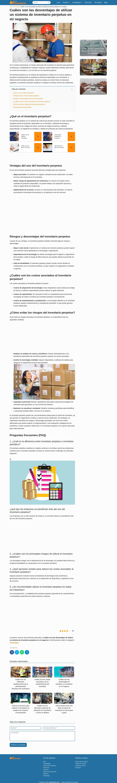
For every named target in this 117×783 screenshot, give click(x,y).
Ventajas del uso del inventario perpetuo (26, 95)
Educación (88, 2)
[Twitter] (17, 652)
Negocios (46, 773)
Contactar (78, 767)
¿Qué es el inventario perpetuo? (23, 93)
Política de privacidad (81, 761)
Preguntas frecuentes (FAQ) (22, 107)
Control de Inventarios (49, 765)
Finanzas (46, 769)
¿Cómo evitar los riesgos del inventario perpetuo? (29, 104)
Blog (105, 2)
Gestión (65, 2)
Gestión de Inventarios (49, 771)
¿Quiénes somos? (80, 765)
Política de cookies (80, 763)
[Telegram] (27, 652)
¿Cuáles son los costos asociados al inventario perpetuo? (32, 101)
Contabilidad (76, 2)
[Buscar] (49, 2)
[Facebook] (12, 652)
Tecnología (98, 2)
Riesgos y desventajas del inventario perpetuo (28, 98)
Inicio (58, 2)
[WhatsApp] (22, 652)
